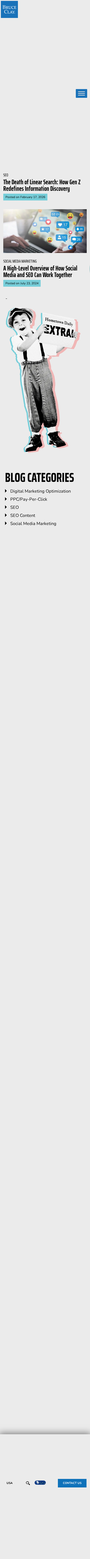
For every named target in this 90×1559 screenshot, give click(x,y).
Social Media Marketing (33, 524)
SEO (14, 507)
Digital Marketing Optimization (40, 491)
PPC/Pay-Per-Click (28, 499)
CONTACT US (72, 1483)
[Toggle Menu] (81, 93)
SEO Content (22, 515)
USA (10, 1483)
